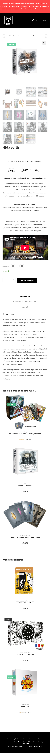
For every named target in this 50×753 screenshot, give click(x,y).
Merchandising (22, 432)
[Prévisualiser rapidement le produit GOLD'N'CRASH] (46, 567)
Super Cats (25, 706)
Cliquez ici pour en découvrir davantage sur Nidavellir (25, 178)
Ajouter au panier (27, 280)
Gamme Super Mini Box (23, 601)
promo (30, 432)
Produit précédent (13, 36)
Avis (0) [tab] (25, 307)
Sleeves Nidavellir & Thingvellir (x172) (25, 537)
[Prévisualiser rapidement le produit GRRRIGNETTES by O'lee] (46, 619)
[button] (44, 43)
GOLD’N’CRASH (25, 603)
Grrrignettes (23, 652)
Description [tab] (25, 296)
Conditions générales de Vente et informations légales (25, 739)
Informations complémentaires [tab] (25, 301)
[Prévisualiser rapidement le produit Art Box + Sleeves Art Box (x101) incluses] (46, 398)
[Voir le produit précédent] (4, 36)
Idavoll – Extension (24, 485)
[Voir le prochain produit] (45, 36)
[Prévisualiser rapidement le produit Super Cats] (46, 671)
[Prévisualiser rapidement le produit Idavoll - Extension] (46, 450)
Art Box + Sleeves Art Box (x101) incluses (25, 434)
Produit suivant (38, 36)
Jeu (25, 483)
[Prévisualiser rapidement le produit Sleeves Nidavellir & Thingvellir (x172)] (46, 502)
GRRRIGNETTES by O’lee (25, 654)
